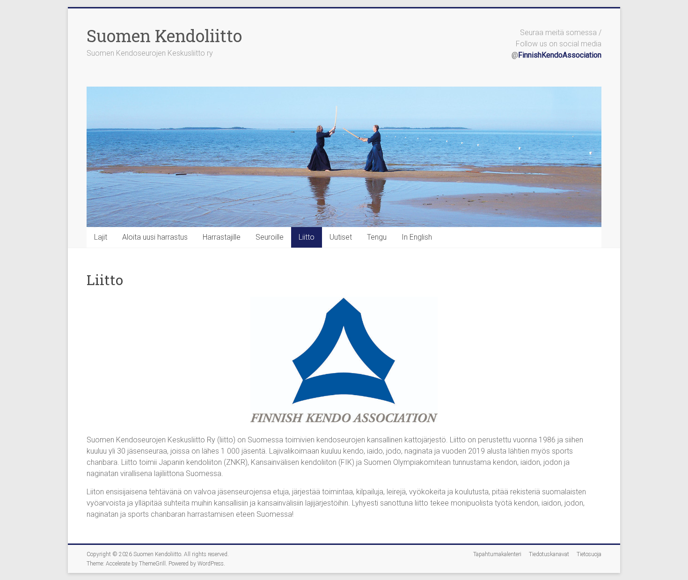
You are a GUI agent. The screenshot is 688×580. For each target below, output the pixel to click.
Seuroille (270, 237)
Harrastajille (222, 237)
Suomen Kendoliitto (164, 35)
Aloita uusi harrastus (155, 237)
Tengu (377, 237)
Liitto (307, 237)
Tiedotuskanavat (549, 554)
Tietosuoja (589, 554)
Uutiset (340, 237)
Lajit (100, 237)
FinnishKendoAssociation (559, 55)
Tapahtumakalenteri (497, 554)
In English (417, 237)
